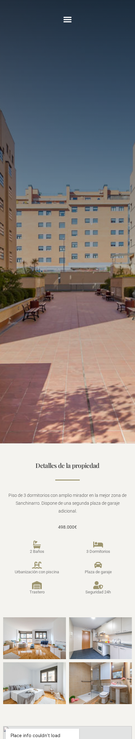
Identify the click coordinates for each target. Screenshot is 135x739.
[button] (67, 19)
